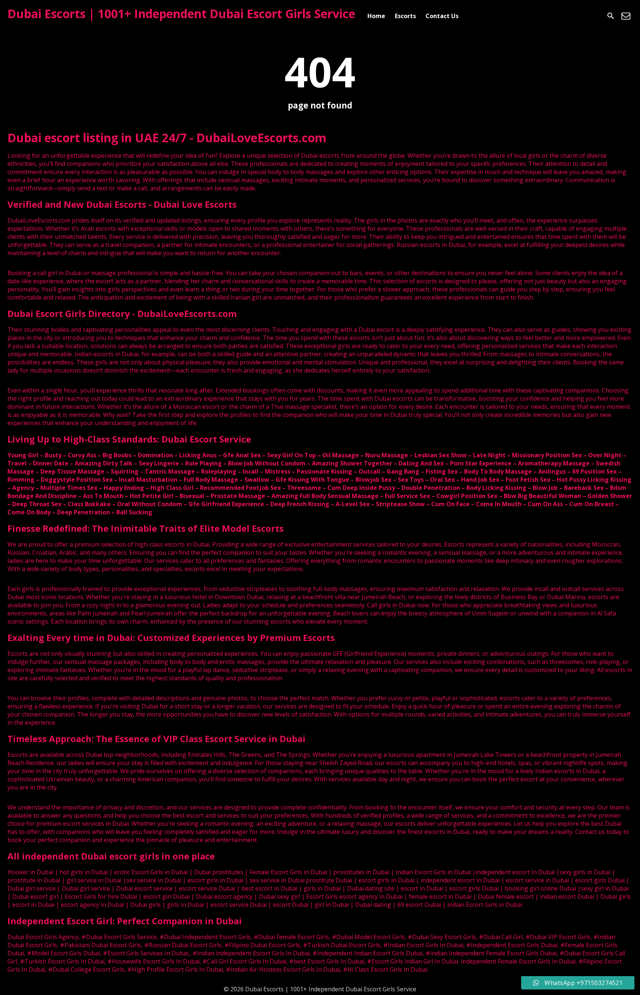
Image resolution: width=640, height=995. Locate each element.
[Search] (610, 16)
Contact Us (442, 16)
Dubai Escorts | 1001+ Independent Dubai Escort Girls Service (181, 13)
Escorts (405, 16)
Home (376, 16)
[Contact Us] (626, 16)
